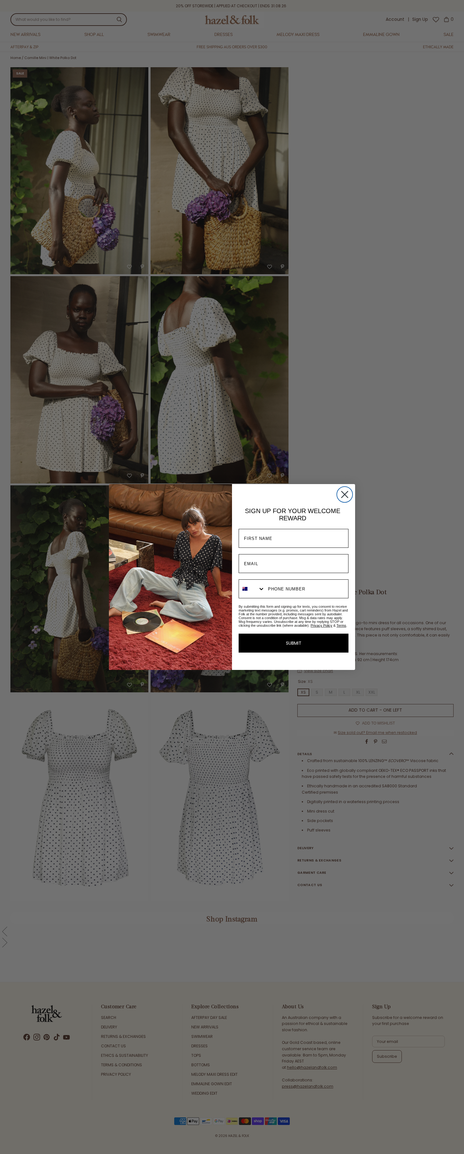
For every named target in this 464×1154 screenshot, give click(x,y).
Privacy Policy (321, 625)
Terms (341, 625)
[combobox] (252, 589)
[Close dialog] (345, 494)
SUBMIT (293, 643)
